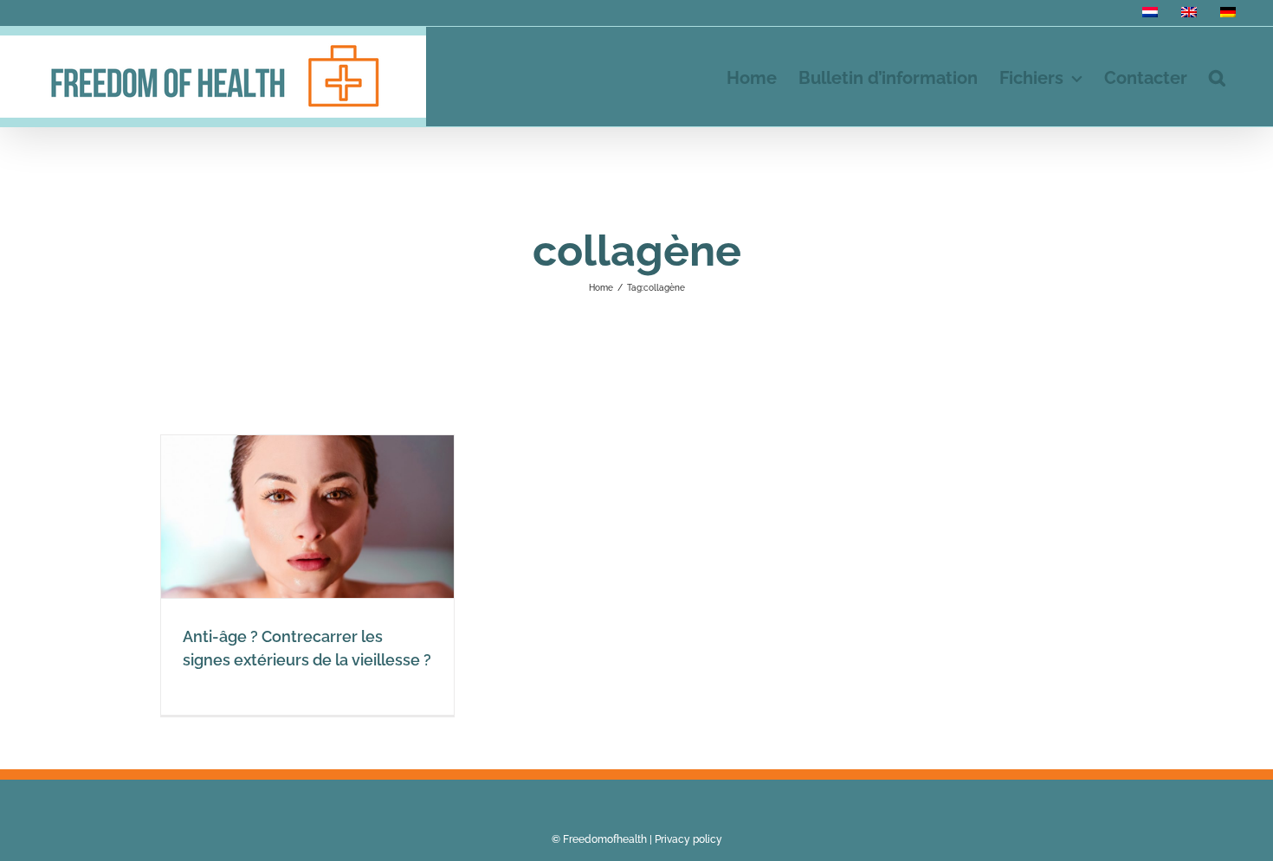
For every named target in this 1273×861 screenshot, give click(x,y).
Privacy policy (688, 839)
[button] (1217, 76)
